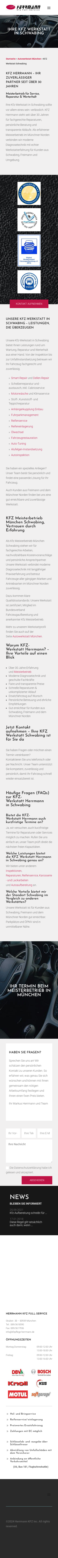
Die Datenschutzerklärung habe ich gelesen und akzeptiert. (29, 1170)
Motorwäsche (19, 393)
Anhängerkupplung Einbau (27, 409)
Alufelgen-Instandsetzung (26, 449)
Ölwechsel (17, 432)
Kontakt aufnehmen (29, 303)
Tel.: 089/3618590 (15, 1324)
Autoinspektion (20, 455)
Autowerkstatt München (29, 59)
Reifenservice (19, 420)
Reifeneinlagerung (22, 426)
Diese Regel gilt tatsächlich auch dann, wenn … (26, 1223)
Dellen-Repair (41, 378)
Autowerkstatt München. (28, 636)
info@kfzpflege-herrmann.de (20, 1332)
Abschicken (37, 1180)
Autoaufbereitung (21, 885)
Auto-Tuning (18, 443)
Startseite (11, 59)
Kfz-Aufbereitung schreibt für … (28, 1212)
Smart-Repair (19, 378)
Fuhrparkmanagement (25, 415)
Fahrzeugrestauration (24, 437)
